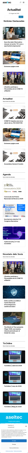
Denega (14, 444)
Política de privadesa (18, 451)
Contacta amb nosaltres (14, 421)
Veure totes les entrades (9, 101)
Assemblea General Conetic (13, 164)
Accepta (14, 440)
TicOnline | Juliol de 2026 (13, 365)
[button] (26, 426)
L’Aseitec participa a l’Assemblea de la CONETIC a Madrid (13, 89)
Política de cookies (9, 451)
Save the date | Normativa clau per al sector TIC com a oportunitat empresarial (13, 44)
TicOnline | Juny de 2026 (12, 386)
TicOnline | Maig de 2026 (13, 406)
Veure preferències (14, 448)
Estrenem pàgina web (11, 66)
